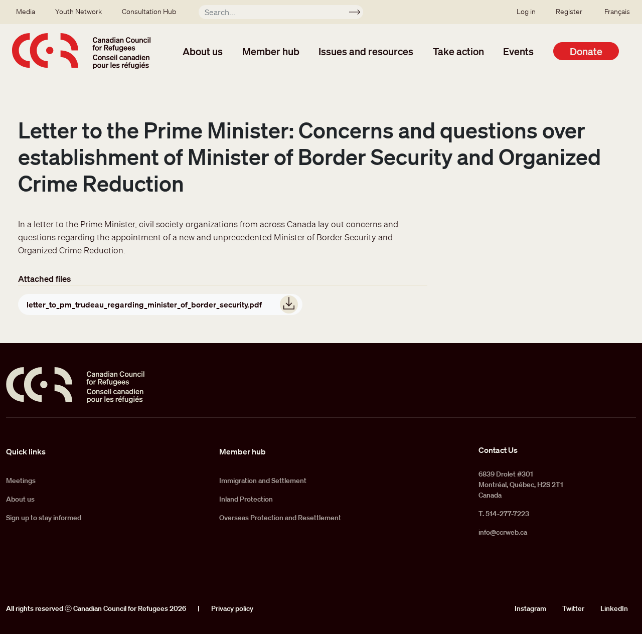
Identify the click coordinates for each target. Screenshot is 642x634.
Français (617, 11)
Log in (526, 11)
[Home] (81, 51)
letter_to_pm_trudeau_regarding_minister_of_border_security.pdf (144, 304)
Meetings (21, 480)
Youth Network (78, 11)
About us (203, 51)
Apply (359, 14)
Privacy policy (232, 608)
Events (518, 51)
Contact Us (498, 450)
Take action (458, 51)
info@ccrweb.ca (502, 532)
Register (569, 11)
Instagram (530, 608)
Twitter (573, 608)
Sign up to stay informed (43, 517)
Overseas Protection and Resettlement (280, 517)
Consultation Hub (149, 11)
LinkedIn (614, 608)
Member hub (270, 51)
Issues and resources (365, 51)
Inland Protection (246, 499)
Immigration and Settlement (262, 480)
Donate (586, 51)
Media (25, 11)
